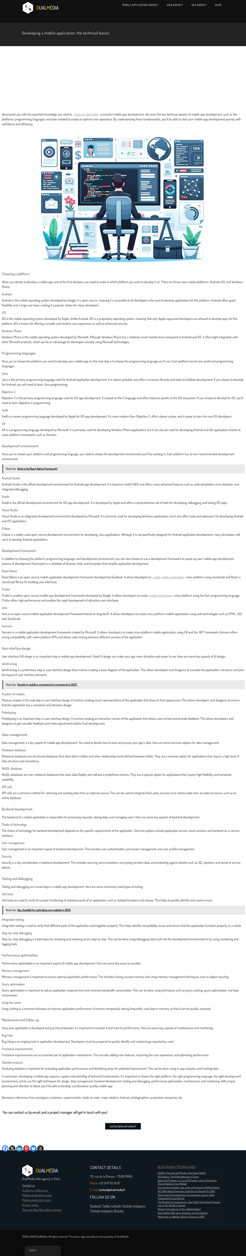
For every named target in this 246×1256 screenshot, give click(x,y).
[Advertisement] (123, 78)
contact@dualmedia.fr (123, 1126)
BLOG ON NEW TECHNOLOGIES (177, 1167)
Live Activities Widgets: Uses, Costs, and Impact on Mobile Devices (189, 1187)
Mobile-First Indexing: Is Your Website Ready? (179, 1209)
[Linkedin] (19, 1148)
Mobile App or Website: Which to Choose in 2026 (181, 1216)
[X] (12, 1148)
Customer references (35, 1190)
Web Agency (175, 4)
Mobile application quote (37, 1195)
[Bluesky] (33, 1148)
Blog (218, 4)
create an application (86, 114)
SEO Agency (199, 4)
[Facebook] (5, 1148)
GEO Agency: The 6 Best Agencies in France (178, 1176)
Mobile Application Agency (140, 4)
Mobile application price (36, 1200)
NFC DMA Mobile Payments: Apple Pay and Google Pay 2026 (186, 1191)
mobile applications (161, 595)
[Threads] (40, 1148)
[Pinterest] (26, 1148)
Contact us (28, 1185)
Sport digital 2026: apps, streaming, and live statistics (183, 1212)
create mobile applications (168, 577)
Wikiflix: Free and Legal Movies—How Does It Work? (182, 1172)
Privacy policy (30, 1205)
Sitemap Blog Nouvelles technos (41, 1210)
